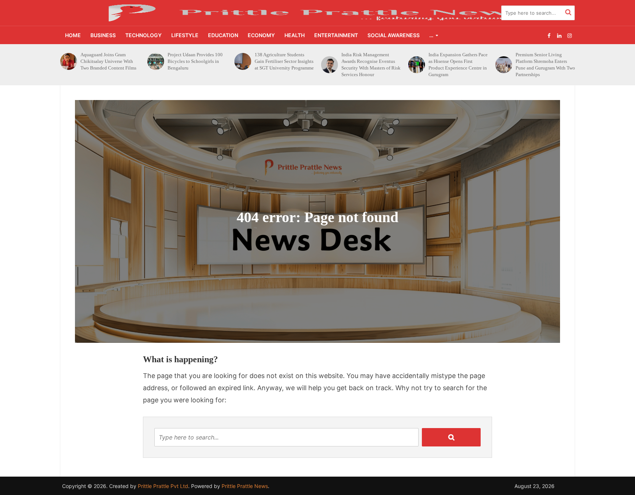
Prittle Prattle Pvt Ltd (163, 486)
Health (294, 35)
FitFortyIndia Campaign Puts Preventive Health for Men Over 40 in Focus (544, 61)
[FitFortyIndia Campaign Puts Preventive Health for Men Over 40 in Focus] (503, 61)
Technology (143, 35)
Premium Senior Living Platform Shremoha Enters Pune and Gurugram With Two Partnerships (458, 64)
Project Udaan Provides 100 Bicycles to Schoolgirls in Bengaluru (108, 61)
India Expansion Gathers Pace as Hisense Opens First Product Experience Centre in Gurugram (371, 64)
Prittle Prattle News (245, 486)
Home (73, 35)
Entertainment (336, 35)
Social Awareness (393, 35)
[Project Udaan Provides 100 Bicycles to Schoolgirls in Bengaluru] (68, 61)
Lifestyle (184, 35)
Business (103, 35)
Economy (261, 35)
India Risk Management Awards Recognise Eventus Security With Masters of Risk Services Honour (284, 64)
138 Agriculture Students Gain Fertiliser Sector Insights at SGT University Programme (197, 61)
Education (223, 35)
